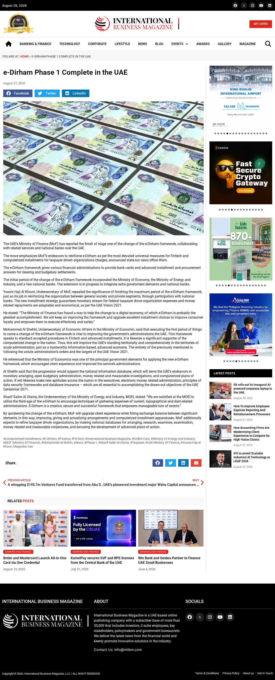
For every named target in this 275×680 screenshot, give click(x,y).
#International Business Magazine (108, 438)
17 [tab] (263, 133)
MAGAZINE (248, 44)
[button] (17, 93)
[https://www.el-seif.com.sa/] (240, 249)
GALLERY (224, 44)
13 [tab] (251, 133)
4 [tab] (224, 133)
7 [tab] (233, 133)
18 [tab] (266, 133)
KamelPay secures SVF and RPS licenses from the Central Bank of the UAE (102, 560)
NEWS (142, 44)
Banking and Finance (18, 551)
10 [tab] (242, 133)
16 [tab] (260, 133)
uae (30, 446)
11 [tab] (245, 133)
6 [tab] (230, 133)
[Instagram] (252, 5)
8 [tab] (236, 133)
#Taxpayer (137, 442)
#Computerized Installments (22, 438)
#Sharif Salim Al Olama (113, 442)
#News (78, 442)
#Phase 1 (90, 442)
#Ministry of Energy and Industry (173, 438)
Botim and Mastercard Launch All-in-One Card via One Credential (34, 560)
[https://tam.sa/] (240, 97)
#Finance (64, 438)
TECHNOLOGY (69, 44)
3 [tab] (221, 133)
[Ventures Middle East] (240, 321)
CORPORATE (97, 44)
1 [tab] (215, 133)
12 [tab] (248, 133)
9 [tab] (239, 133)
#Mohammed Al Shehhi (56, 442)
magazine (19, 446)
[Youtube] (261, 5)
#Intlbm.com (141, 438)
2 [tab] (218, 133)
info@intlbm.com (128, 649)
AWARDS (203, 44)
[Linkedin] (269, 5)
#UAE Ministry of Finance (162, 442)
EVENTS (177, 44)
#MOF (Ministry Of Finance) (21, 442)
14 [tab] (254, 133)
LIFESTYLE (122, 44)
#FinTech (78, 438)
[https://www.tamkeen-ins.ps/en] (240, 172)
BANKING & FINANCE (35, 44)
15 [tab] (257, 133)
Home (24, 56)
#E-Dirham (49, 438)
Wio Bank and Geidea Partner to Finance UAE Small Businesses (169, 560)
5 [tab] (227, 133)
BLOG (159, 44)
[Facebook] (235, 5)
